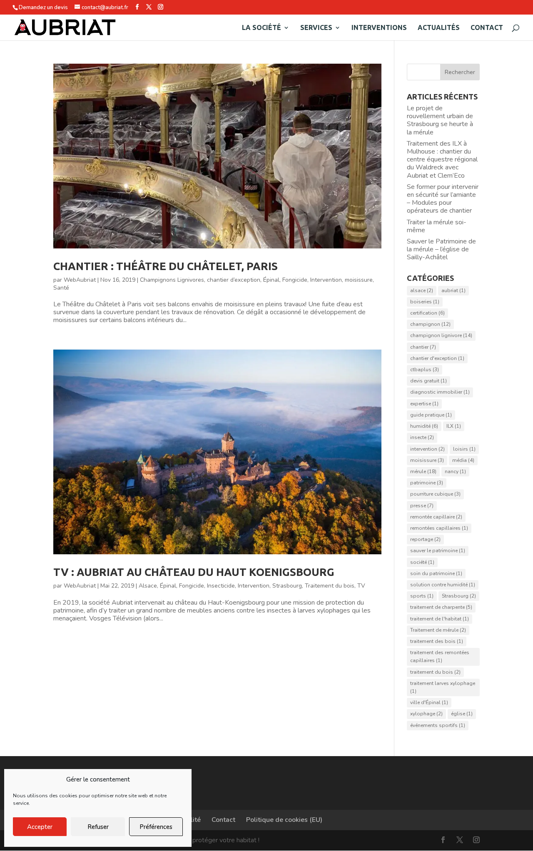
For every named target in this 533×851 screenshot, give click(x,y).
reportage (425, 539)
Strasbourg (287, 586)
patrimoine (426, 482)
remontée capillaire (436, 517)
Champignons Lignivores (172, 280)
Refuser (98, 827)
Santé (61, 288)
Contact (487, 28)
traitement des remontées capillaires (439, 656)
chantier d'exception (437, 358)
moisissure (359, 280)
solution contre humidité (442, 584)
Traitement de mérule (438, 630)
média (463, 460)
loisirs (464, 449)
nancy (455, 471)
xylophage (426, 713)
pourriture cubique (435, 494)
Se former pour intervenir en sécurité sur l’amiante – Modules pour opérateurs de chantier (442, 199)
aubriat (453, 290)
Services (316, 28)
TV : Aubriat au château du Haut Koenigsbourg (193, 572)
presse (421, 505)
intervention (427, 449)
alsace (421, 290)
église (462, 713)
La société (261, 28)
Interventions (379, 28)
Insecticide (221, 586)
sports (421, 596)
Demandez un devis (43, 7)
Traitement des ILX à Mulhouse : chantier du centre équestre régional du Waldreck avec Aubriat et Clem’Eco (442, 159)
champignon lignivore (441, 335)
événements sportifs (437, 725)
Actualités (439, 28)
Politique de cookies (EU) (284, 819)
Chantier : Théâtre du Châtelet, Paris (165, 266)
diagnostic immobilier (440, 392)
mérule (423, 471)
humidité (424, 426)
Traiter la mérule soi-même (436, 226)
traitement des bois (436, 641)
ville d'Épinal (429, 702)
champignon (430, 324)
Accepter (39, 827)
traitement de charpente (441, 607)
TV (361, 586)
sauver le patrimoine (437, 550)
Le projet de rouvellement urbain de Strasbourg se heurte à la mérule (440, 120)
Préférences (155, 827)
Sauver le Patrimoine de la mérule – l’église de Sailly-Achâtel (441, 249)
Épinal (271, 280)
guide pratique (431, 415)
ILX (453, 426)
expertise (424, 403)
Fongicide (294, 280)
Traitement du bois (329, 586)
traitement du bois (435, 672)
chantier (423, 347)
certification (427, 313)
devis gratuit (428, 380)
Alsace (148, 586)
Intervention (326, 280)
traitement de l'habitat (439, 618)
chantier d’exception (233, 280)
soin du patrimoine (436, 573)
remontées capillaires (439, 528)
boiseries (424, 301)
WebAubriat (80, 280)
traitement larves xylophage (442, 687)
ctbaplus (424, 369)
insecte (422, 437)
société (422, 562)
